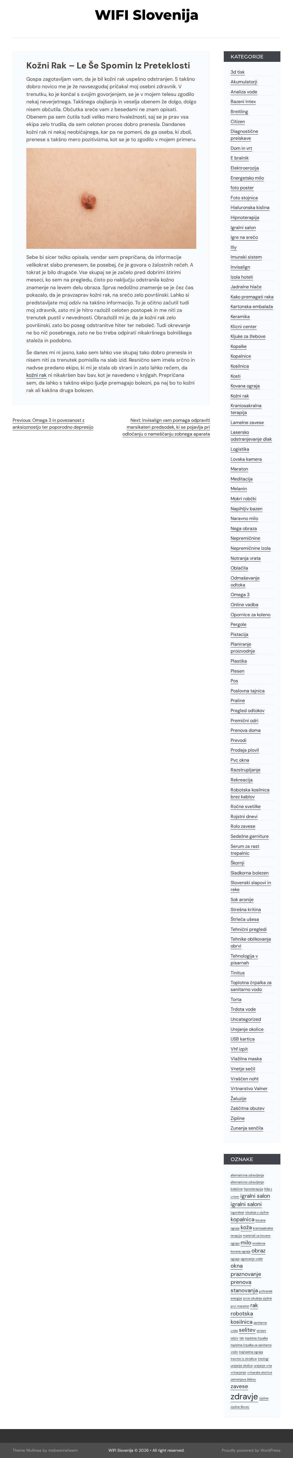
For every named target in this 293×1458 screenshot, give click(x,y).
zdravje (244, 1396)
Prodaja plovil (245, 750)
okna (237, 1265)
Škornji (237, 863)
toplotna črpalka (256, 1338)
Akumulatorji (244, 82)
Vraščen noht (245, 1079)
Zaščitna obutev (247, 1108)
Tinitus (238, 973)
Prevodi (238, 740)
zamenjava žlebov (243, 1379)
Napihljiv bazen (246, 509)
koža (246, 1227)
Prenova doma (246, 730)
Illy (234, 247)
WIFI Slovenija (147, 15)
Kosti (236, 376)
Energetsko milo (247, 178)
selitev (247, 1329)
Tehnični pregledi (249, 929)
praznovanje (246, 1274)
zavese (239, 1386)
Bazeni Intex (243, 101)
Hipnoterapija (245, 217)
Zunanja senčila (247, 1128)
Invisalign (240, 267)
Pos (234, 681)
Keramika (240, 317)
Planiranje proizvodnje (243, 647)
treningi (263, 1359)
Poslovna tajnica (248, 691)
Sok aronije (242, 900)
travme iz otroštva (244, 1359)
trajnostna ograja (251, 1352)
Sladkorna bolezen (250, 873)
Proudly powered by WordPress (251, 1450)
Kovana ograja (245, 386)
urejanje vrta (263, 1366)
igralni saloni (246, 1204)
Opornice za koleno (250, 615)
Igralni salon (243, 227)
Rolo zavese (243, 826)
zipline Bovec (240, 1407)
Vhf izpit (239, 1049)
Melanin (239, 489)
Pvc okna (240, 760)
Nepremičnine (245, 538)
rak (254, 1305)
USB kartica (243, 1039)
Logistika (240, 449)
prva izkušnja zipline (257, 1298)
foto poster (242, 188)
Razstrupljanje (245, 770)
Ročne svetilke (246, 806)
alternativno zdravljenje (247, 1182)
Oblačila (239, 568)
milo (246, 1242)
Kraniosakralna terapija (246, 409)
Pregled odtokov (247, 711)
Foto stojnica (244, 198)
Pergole (238, 624)
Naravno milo (244, 518)
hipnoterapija (253, 1189)
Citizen (238, 122)
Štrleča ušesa (245, 919)
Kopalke (239, 346)
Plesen (237, 671)
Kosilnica (240, 366)
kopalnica (242, 1219)
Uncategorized (246, 1019)
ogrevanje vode (252, 1259)
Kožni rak (240, 396)
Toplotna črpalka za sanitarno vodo (251, 986)
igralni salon (255, 1195)
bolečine (237, 1189)
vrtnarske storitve (259, 1372)
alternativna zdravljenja (247, 1175)
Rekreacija (242, 780)
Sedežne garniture (250, 836)
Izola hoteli (242, 277)
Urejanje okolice (247, 1029)
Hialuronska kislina (250, 207)
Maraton (239, 469)
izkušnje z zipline (257, 1212)
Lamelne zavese (247, 422)
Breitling (239, 112)
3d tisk (238, 72)
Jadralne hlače (246, 287)
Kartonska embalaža (252, 307)
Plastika (239, 661)
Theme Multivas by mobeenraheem (45, 1450)
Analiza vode (244, 92)
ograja (235, 1259)
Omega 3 (240, 595)
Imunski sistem (246, 257)
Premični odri (244, 721)
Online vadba (244, 605)
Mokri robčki (243, 499)
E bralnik (240, 158)
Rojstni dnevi (244, 816)
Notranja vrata (246, 558)
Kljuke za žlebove (248, 336)
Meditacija (242, 479)
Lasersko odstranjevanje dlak (251, 435)
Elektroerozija (245, 168)
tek (241, 1338)
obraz (259, 1250)
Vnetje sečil (243, 1069)
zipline (263, 1398)
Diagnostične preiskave (244, 134)
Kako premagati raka (252, 297)
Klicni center (244, 327)
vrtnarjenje (238, 1372)
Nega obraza (244, 528)
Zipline (238, 1118)
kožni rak (36, 375)
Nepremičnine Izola (251, 548)
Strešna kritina (246, 910)
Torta (236, 999)
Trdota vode (243, 1009)
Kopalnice (241, 356)
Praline (238, 701)
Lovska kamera (246, 459)
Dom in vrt (241, 148)
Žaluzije (238, 1099)
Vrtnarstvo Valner (249, 1088)
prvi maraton (240, 1306)
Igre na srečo (244, 237)
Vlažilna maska (246, 1059)
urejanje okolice (242, 1366)
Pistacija (239, 634)
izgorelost (237, 1212)
